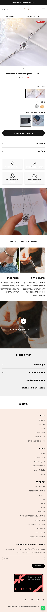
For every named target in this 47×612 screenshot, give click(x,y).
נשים (43, 503)
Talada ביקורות (39, 470)
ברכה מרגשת (40, 520)
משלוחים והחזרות (39, 466)
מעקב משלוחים (39, 461)
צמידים (42, 499)
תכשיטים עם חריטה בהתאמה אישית (32, 516)
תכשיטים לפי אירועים (37, 537)
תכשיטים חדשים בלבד (37, 491)
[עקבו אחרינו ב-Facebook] (43, 599)
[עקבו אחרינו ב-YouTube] (32, 599)
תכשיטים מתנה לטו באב (36, 524)
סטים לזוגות (41, 512)
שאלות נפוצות (40, 457)
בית (39, 16)
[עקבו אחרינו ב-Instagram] (38, 599)
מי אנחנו (42, 420)
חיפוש (42, 474)
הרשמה (38, 566)
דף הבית (42, 453)
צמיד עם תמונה (30, 16)
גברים (43, 507)
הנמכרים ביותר (40, 486)
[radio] (30, 93)
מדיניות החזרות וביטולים (36, 441)
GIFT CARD (40, 528)
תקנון (43, 428)
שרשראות (41, 495)
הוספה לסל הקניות (23, 133)
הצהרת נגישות (40, 432)
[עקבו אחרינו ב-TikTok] (26, 599)
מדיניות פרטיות (40, 437)
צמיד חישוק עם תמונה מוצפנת (14, 16)
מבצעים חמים (40, 532)
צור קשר (42, 424)
